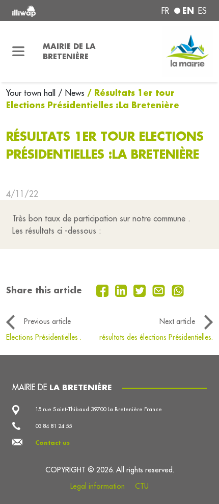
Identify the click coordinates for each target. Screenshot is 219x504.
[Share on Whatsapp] (178, 290)
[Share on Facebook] (103, 290)
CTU (142, 486)
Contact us (52, 442)
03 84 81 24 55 (53, 426)
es (202, 11)
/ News (71, 93)
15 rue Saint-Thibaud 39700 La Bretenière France (98, 409)
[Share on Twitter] (140, 290)
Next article (177, 321)
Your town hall (32, 93)
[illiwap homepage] (49, 10)
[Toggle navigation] (18, 51)
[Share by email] (160, 290)
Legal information (97, 486)
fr (165, 11)
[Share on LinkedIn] (122, 290)
